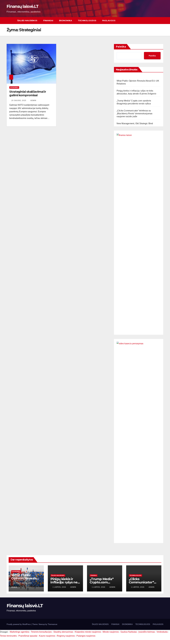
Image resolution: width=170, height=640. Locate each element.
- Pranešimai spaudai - (28, 636)
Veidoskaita (162, 632)
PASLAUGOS (109, 20)
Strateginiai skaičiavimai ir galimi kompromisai (27, 93)
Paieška (121, 46)
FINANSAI (48, 20)
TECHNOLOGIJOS (87, 20)
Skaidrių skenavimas (63, 632)
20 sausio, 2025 (19, 100)
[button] (161, 20)
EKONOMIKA (65, 20)
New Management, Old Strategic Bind (135, 123)
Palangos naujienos (85, 636)
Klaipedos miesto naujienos (88, 632)
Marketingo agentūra (19, 632)
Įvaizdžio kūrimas (147, 632)
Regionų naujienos (66, 636)
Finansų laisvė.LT (22, 6)
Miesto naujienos (111, 632)
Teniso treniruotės (8, 636)
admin (33, 100)
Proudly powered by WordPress (19, 624)
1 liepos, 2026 (60, 587)
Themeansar (52, 624)
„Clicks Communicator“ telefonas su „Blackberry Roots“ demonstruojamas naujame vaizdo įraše (134, 113)
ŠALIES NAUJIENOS (27, 20)
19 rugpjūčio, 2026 (23, 583)
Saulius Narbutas (128, 632)
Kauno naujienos (47, 636)
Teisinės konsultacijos (41, 632)
